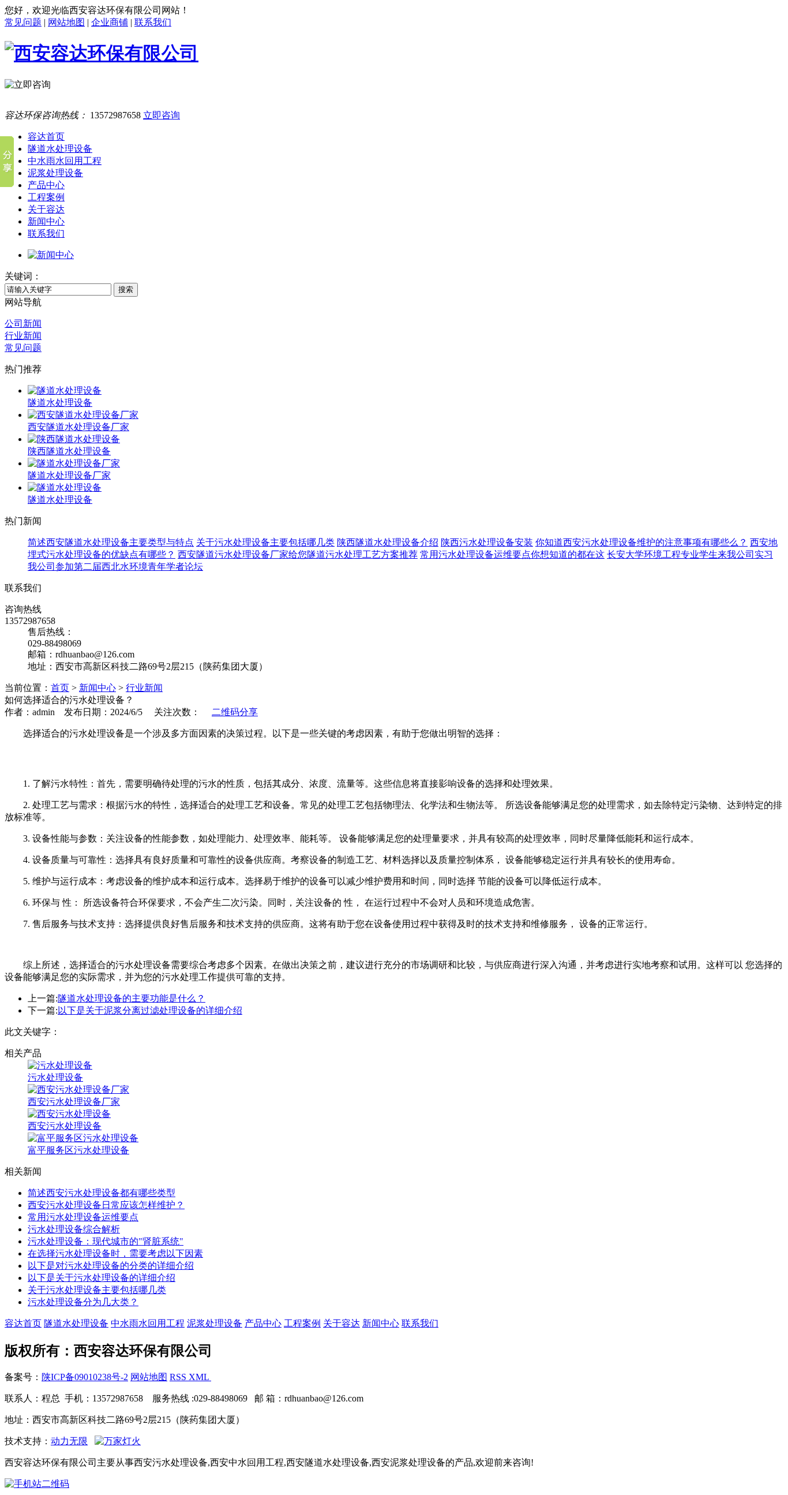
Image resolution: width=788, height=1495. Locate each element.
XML (200, 1377)
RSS (179, 1377)
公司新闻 (23, 323)
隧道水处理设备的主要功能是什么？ (131, 998)
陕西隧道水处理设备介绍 (387, 542)
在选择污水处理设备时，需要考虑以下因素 (115, 1253)
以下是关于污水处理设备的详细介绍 (101, 1278)
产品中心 (263, 1323)
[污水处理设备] (60, 1065)
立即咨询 (161, 115)
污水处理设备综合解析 (74, 1229)
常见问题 (23, 22)
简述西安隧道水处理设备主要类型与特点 (111, 542)
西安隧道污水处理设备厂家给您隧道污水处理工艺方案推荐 (298, 554)
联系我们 (152, 22)
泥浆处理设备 (214, 1323)
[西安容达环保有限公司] (101, 53)
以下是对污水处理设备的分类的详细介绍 (111, 1265)
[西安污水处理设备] (69, 1114)
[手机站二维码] (394, 1484)
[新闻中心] (51, 255)
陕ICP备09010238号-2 (85, 1377)
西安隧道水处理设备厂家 (78, 427)
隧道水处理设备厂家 (69, 475)
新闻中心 (97, 688)
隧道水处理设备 (60, 403)
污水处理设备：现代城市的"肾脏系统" (105, 1241)
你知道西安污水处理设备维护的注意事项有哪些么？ (641, 542)
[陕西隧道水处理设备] (74, 439)
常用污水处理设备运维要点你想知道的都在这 (512, 554)
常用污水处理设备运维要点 (83, 1217)
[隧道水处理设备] (65, 390)
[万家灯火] (118, 1441)
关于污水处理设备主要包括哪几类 (265, 542)
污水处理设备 (55, 1077)
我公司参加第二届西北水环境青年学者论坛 (115, 566)
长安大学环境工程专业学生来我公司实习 (690, 554)
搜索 (125, 289)
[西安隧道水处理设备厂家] (83, 415)
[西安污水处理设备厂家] (78, 1089)
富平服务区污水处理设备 (78, 1150)
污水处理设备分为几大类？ (83, 1302)
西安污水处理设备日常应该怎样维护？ (106, 1205)
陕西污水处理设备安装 (487, 542)
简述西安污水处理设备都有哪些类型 (101, 1193)
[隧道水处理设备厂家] (74, 463)
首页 (60, 688)
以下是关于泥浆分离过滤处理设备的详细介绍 (150, 1010)
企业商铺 (109, 22)
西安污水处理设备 (65, 1126)
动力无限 (69, 1441)
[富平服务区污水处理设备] (83, 1138)
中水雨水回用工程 (148, 1323)
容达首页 (23, 1323)
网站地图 (66, 22)
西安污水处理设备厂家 (74, 1102)
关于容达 (341, 1323)
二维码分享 (235, 712)
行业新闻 (23, 336)
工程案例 (302, 1323)
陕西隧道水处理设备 (69, 451)
